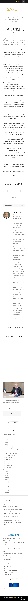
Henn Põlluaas (17, 212)
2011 (6, 490)
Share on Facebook (14, 187)
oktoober (8, 457)
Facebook (6, 415)
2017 (6, 477)
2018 (6, 475)
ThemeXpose (13, 597)
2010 (6, 492)
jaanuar (8, 467)
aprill (7, 461)
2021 (6, 469)
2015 (6, 482)
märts (7, 463)
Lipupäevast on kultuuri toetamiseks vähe (13, 509)
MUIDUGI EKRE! (7, 574)
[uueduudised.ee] (14, 586)
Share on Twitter (15, 190)
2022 (6, 444)
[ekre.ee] (13, 536)
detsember (8, 447)
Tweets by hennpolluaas (9, 434)
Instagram (18, 415)
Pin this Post (15, 193)
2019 (6, 473)
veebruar (8, 465)
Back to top (21, 599)
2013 (6, 486)
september (8, 459)
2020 (6, 471)
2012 (6, 488)
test (4, 551)
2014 (6, 484)
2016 (6, 480)
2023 (6, 442)
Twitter (11, 415)
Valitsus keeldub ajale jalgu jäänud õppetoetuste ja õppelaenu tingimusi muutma (12, 522)
